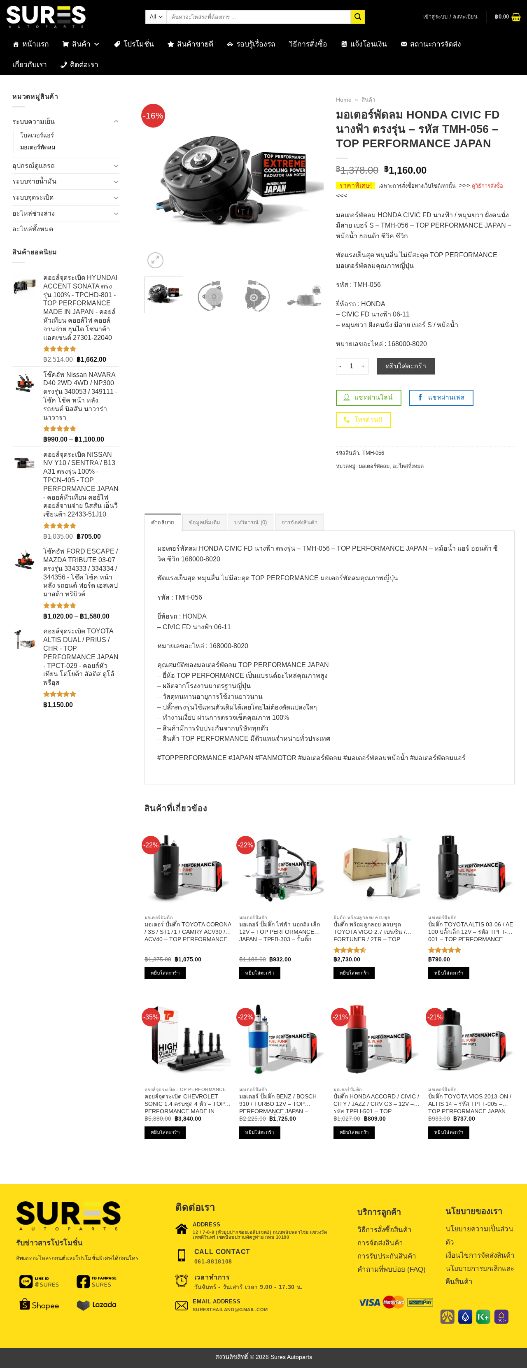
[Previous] (158, 181)
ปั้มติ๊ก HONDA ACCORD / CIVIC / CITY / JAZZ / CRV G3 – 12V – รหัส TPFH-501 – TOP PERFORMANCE (376, 1104)
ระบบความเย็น (33, 121)
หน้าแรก (35, 44)
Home (344, 100)
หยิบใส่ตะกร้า (406, 366)
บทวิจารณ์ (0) (250, 522)
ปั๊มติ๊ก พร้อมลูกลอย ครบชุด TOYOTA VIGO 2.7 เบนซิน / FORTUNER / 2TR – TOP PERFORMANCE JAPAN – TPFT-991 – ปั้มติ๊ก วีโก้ (369, 932)
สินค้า (81, 44)
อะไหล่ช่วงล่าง (33, 213)
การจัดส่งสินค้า (300, 522)
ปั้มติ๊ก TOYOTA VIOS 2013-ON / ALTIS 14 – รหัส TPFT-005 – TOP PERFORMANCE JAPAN (469, 1103)
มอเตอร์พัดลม (37, 147)
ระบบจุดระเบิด (33, 197)
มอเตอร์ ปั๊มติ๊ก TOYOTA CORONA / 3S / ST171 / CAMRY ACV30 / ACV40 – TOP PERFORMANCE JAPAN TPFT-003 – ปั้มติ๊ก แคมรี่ (188, 932)
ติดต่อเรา (84, 64)
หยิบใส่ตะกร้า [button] (165, 972)
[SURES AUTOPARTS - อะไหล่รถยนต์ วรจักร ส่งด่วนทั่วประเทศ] (69, 17)
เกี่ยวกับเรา (29, 64)
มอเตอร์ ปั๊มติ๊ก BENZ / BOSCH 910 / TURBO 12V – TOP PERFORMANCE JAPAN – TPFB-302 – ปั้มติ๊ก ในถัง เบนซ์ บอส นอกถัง (278, 1104)
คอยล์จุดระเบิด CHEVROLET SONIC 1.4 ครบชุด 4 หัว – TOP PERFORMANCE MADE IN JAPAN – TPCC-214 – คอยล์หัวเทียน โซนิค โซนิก (185, 1104)
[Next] (309, 181)
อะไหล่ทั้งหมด (32, 229)
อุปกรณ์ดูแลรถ (33, 165)
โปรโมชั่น (139, 44)
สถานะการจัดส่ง (435, 44)
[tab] (163, 522)
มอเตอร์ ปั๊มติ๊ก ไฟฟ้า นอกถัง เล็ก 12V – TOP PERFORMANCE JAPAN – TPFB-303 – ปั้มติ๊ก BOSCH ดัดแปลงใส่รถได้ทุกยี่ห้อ (279, 932)
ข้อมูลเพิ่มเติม (204, 522)
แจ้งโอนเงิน (368, 44)
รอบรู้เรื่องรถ (255, 44)
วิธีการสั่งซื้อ (308, 44)
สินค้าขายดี (195, 44)
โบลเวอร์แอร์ (37, 135)
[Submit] (358, 17)
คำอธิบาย (163, 522)
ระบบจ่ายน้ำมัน (34, 181)
